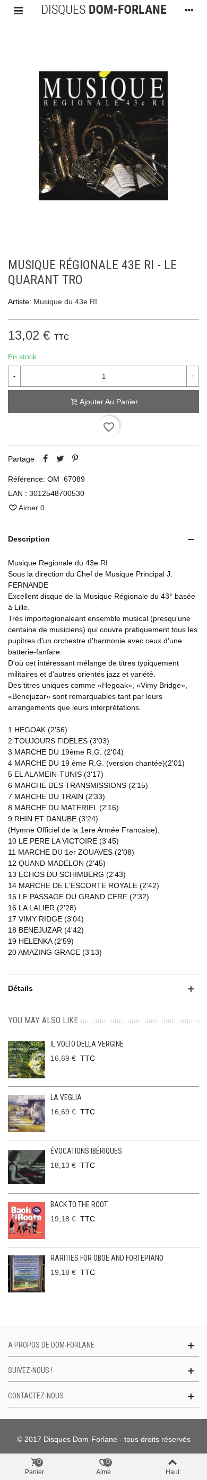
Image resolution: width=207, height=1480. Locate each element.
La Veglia (66, 1097)
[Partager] (45, 459)
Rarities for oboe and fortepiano (106, 1258)
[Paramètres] (189, 10)
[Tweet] (60, 459)
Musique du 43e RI (65, 301)
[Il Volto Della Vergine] (26, 1060)
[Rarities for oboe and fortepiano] (26, 1274)
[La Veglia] (26, 1113)
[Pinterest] (75, 459)
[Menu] (18, 10)
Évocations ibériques (86, 1151)
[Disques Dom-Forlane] (104, 10)
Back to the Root (79, 1204)
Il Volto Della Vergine (87, 1044)
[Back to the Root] (26, 1220)
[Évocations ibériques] (26, 1167)
